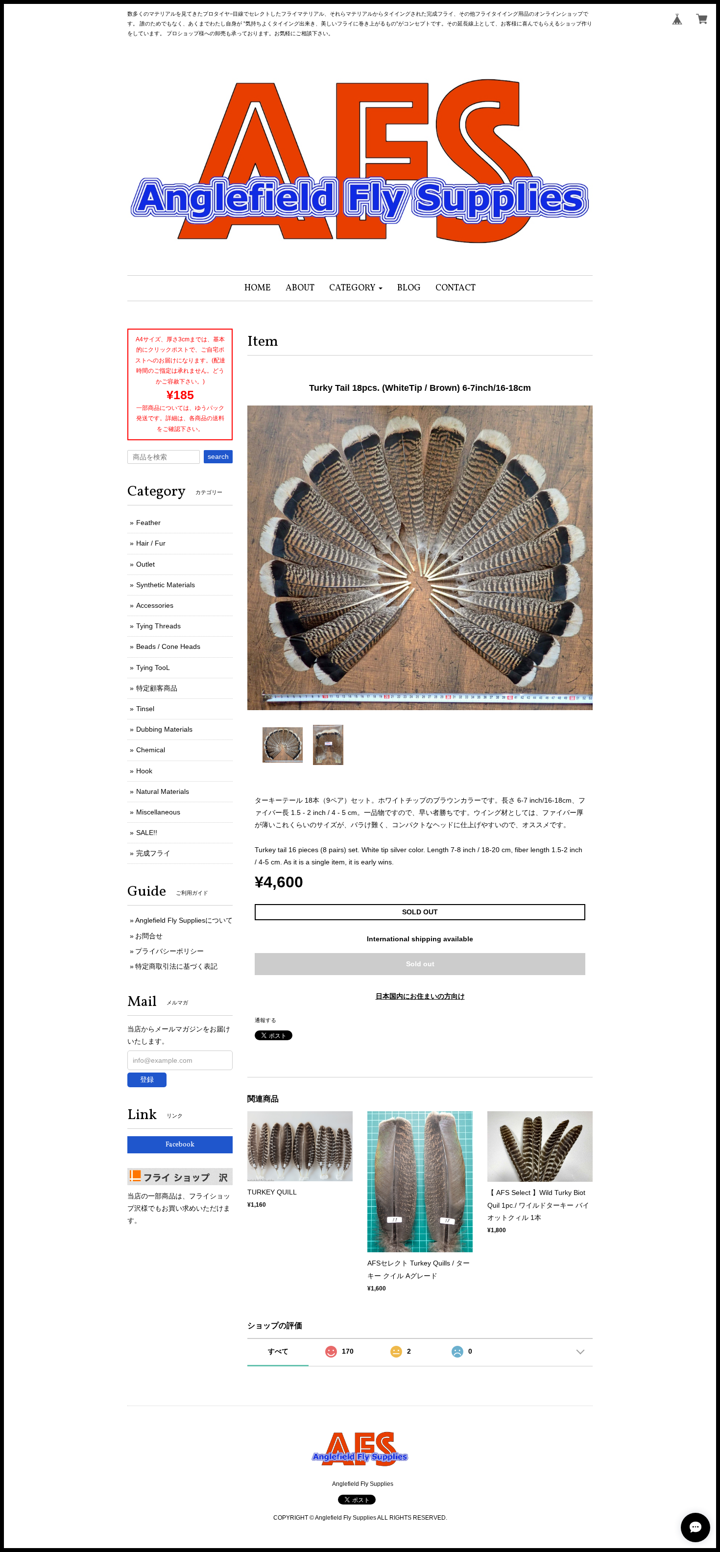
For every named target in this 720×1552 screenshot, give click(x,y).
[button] (356, 288)
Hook (144, 771)
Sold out (420, 964)
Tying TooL (153, 667)
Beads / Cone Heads (168, 646)
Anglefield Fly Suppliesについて (184, 920)
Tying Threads (158, 626)
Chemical (150, 750)
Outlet (145, 564)
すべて (278, 1351)
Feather (148, 522)
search (218, 456)
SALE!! (146, 832)
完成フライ (153, 853)
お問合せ (149, 936)
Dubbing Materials (164, 729)
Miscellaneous (158, 812)
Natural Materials (162, 791)
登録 (147, 1079)
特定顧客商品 (156, 688)
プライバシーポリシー (169, 951)
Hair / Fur (151, 543)
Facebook (180, 1144)
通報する (265, 1020)
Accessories (154, 605)
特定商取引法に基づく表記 (176, 966)
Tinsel (145, 709)
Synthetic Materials (165, 585)
